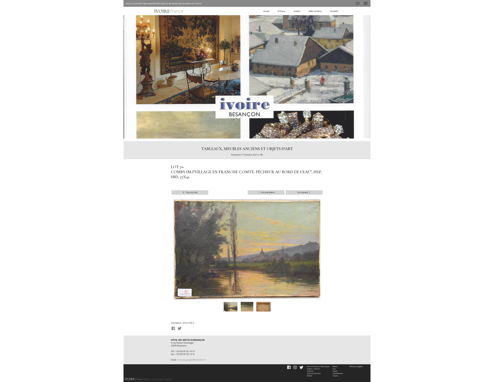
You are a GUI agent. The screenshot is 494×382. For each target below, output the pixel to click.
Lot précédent (267, 192)
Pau (334, 369)
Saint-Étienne (338, 373)
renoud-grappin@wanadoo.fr (191, 359)
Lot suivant (302, 192)
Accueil (266, 11)
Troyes (335, 376)
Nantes (309, 376)
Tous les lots (191, 192)
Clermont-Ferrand (313, 373)
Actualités (334, 11)
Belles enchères (315, 11)
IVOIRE (168, 11)
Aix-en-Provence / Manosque (318, 366)
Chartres (310, 371)
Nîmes (335, 366)
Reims (335, 371)
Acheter (297, 11)
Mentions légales (356, 366)
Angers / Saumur (313, 369)
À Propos (281, 11)
